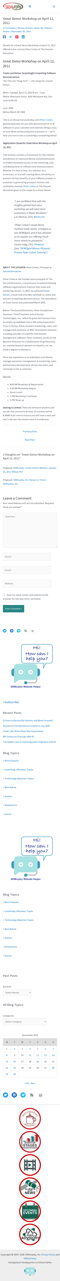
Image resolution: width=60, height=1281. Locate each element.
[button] (30, 6)
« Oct (26, 1083)
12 (38, 1055)
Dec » (33, 1083)
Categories (8, 1015)
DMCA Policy (30, 1258)
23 (14, 1067)
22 (7, 1067)
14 (53, 1055)
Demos (20, 27)
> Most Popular (11, 760)
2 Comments (9, 27)
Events (29, 27)
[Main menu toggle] (54, 6)
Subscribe (12, 702)
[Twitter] (10, 36)
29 (7, 1074)
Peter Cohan (46, 119)
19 (38, 1061)
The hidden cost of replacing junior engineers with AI (29, 741)
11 (30, 1055)
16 (14, 1061)
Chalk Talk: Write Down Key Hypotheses (23, 731)
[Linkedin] (23, 36)
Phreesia (39, 244)
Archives (7, 986)
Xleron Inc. (39, 216)
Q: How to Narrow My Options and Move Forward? (28, 720)
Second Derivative (12, 271)
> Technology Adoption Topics (18, 778)
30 (14, 1074)
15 (7, 1061)
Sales (36, 27)
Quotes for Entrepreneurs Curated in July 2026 (26, 725)
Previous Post (30, 431)
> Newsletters (10, 805)
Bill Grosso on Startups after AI (18, 736)
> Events (7, 814)
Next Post (30, 439)
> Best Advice (9, 787)
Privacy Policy (48, 1254)
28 (53, 1067)
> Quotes (7, 796)
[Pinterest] (16, 36)
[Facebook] (4, 36)
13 (45, 1055)
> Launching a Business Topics (18, 769)
